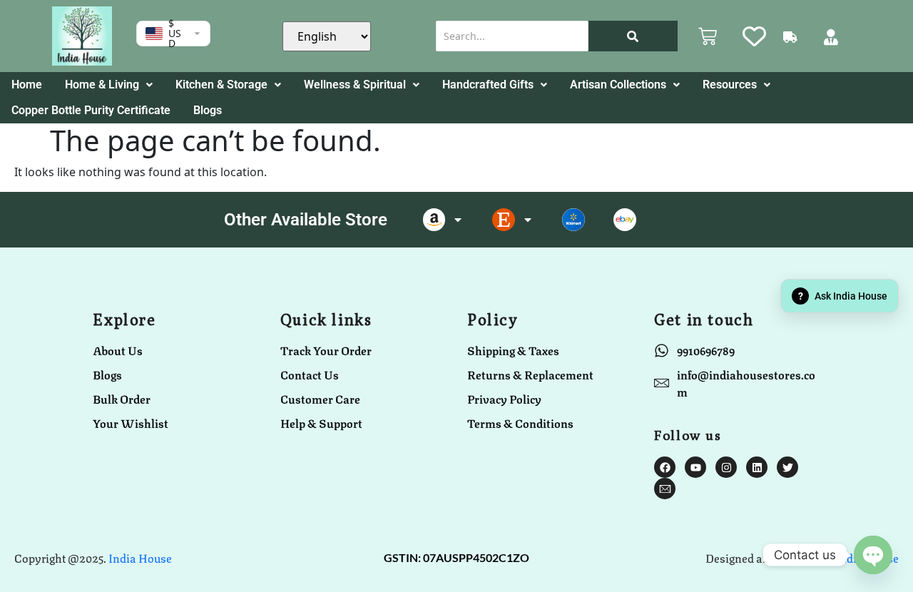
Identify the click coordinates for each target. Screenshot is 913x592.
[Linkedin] (756, 467)
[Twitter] (787, 467)
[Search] (633, 36)
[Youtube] (695, 467)
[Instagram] (726, 467)
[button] (108, 85)
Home (26, 84)
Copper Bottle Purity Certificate (90, 110)
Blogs (207, 110)
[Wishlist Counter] (750, 36)
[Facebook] (664, 467)
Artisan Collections (618, 84)
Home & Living (102, 84)
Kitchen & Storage (221, 84)
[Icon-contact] (664, 488)
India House (140, 557)
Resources (730, 84)
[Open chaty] (873, 555)
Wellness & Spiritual (355, 84)
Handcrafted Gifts (488, 84)
